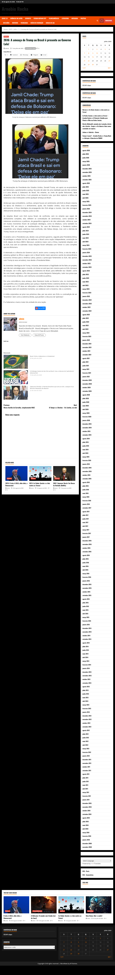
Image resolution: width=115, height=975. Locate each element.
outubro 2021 (86, 351)
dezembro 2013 (86, 672)
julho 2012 (85, 734)
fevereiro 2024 (86, 249)
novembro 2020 (87, 384)
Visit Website (25, 335)
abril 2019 (85, 453)
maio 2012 (85, 741)
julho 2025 (85, 187)
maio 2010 (85, 825)
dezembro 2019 (86, 424)
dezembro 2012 (86, 716)
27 (109, 61)
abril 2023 (85, 285)
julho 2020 (85, 398)
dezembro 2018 (86, 468)
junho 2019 (85, 446)
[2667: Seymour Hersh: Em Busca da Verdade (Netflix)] (64, 473)
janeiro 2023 (86, 296)
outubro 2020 (86, 387)
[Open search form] (97, 20)
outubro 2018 (86, 475)
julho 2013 (85, 690)
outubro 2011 (86, 767)
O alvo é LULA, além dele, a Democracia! (12, 917)
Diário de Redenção (37, 23)
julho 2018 (85, 486)
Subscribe (108, 20)
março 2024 (85, 245)
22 (88, 61)
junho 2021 (85, 366)
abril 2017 (85, 526)
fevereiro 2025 (86, 205)
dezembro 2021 (86, 344)
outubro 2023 (86, 263)
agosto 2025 (86, 183)
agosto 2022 (86, 314)
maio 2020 (85, 406)
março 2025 (85, 201)
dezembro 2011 (86, 759)
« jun (84, 68)
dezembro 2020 (87, 380)
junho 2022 (85, 322)
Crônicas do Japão (16, 18)
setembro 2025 (86, 180)
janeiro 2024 (86, 252)
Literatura (65, 18)
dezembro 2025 (87, 169)
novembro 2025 (87, 172)
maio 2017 (85, 522)
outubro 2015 (86, 592)
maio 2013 (85, 697)
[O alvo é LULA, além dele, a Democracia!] (16, 904)
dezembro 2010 (86, 803)
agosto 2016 (86, 555)
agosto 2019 (86, 438)
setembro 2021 (86, 355)
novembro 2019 (87, 428)
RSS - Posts (85, 871)
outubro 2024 (86, 220)
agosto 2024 (86, 227)
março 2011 (85, 792)
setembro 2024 (86, 223)
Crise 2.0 (5, 18)
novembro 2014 (86, 632)
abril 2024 (85, 242)
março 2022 (85, 333)
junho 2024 (85, 234)
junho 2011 (85, 781)
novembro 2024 (87, 216)
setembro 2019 (86, 435)
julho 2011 (85, 778)
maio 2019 (85, 449)
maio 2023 (85, 282)
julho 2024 (85, 231)
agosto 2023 (86, 271)
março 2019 (85, 457)
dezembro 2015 (86, 584)
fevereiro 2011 (86, 796)
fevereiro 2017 (86, 533)
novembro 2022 (87, 304)
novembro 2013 (86, 676)
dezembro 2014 (86, 628)
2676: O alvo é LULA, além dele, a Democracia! (16, 484)
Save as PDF (41, 308)
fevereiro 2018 (86, 500)
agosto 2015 (86, 599)
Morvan (84, 110)
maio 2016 (85, 566)
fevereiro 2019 (86, 460)
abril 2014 (85, 657)
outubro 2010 (86, 810)
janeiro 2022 (86, 340)
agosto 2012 (86, 730)
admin (7, 48)
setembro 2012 (86, 727)
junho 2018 (85, 490)
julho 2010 (85, 821)
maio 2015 (85, 610)
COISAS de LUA (50, 23)
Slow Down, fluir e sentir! (94, 916)
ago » (109, 68)
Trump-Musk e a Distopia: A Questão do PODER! (96, 137)
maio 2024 (85, 238)
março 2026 (85, 161)
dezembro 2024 (87, 212)
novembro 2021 (86, 347)
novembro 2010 (87, 807)
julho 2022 (85, 318)
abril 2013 (85, 701)
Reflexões (6, 23)
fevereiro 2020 (86, 417)
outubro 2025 (86, 176)
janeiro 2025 (86, 209)
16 (93, 57)
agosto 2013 (86, 686)
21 (84, 61)
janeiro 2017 (86, 537)
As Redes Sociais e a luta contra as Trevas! (69, 917)
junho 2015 (85, 606)
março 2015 (85, 617)
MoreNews (64, 964)
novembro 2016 (87, 544)
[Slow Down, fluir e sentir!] (98, 904)
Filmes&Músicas (54, 18)
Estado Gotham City (40, 18)
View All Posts (39, 335)
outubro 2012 (86, 723)
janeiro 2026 (86, 165)
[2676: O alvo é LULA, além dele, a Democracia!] (16, 473)
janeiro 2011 (85, 800)
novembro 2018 (86, 471)
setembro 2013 (86, 683)
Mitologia (75, 18)
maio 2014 (85, 654)
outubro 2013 (86, 679)
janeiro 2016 (86, 581)
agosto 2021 (86, 358)
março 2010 (85, 832)
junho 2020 (85, 402)
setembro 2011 (86, 770)
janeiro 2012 (86, 756)
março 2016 (85, 573)
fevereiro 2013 (86, 708)
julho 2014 (85, 646)
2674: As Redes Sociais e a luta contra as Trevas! (39, 484)
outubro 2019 (86, 431)
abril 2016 (85, 570)
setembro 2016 (86, 552)
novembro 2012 (86, 719)
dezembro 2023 (87, 256)
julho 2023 (85, 274)
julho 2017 (85, 515)
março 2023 (85, 289)
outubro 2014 (86, 635)
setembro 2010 (86, 814)
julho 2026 (85, 154)
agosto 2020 (86, 395)
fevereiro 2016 (86, 577)
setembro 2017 (86, 508)
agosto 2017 (85, 511)
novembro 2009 (87, 847)
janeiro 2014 (86, 668)
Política (83, 18)
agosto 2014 (86, 643)
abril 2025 (85, 198)
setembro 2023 (86, 267)
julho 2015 (85, 603)
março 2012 (85, 748)
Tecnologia (24, 23)
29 (88, 65)
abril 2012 (85, 745)
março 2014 (85, 661)
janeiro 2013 (86, 712)
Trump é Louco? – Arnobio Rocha (92, 136)
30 (93, 65)
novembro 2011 (86, 763)
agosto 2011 (85, 774)
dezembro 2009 (87, 843)
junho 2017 (85, 519)
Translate (97, 864)
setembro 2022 (86, 311)
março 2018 (85, 497)
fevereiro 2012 (86, 752)
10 (97, 53)
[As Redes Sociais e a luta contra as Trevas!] (71, 904)
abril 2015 (85, 614)
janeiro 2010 (86, 840)
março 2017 (85, 530)
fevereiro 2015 (86, 621)
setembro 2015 (86, 595)
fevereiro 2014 (86, 665)
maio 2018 (85, 493)
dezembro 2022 (87, 300)
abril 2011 (85, 789)
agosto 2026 (86, 150)
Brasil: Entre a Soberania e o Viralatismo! (42, 356)
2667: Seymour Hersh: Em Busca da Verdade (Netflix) (64, 484)
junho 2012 (85, 738)
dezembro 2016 (86, 541)
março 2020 (85, 413)
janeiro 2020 (86, 420)
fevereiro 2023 (86, 293)
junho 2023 (85, 278)
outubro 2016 (86, 548)
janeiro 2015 (86, 624)
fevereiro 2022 (86, 336)
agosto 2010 (86, 818)
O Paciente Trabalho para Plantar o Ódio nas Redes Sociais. (95, 119)
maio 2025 (85, 194)
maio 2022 (85, 325)
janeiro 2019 (86, 464)
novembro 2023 (87, 260)
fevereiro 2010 (86, 836)
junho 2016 (85, 562)
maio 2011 (85, 785)
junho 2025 (85, 190)
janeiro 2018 (86, 504)
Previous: (19, 406)
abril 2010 (85, 829)
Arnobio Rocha (15, 8)
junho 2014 (85, 650)
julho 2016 (85, 559)
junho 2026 (85, 158)
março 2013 (85, 705)
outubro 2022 (86, 307)
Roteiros (15, 23)
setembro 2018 (86, 479)
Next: (63, 406)
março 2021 (85, 369)
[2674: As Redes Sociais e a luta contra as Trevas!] (40, 473)
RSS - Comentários (87, 875)
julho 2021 (85, 362)
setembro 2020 (87, 391)
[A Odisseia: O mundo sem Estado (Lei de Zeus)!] (44, 904)
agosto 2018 (86, 482)
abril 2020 (85, 409)
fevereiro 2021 (86, 373)
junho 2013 (85, 694)
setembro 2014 (86, 639)
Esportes (28, 18)
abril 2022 (85, 329)
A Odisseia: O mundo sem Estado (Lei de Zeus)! (43, 917)
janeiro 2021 (86, 376)
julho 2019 (85, 442)
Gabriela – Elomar (94, 132)
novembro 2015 (86, 588)
